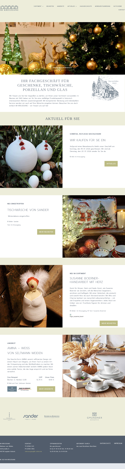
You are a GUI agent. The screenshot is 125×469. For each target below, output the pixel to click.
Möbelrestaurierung (102, 6)
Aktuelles (71, 6)
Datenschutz (105, 443)
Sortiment (38, 6)
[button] (2, 156)
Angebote (60, 6)
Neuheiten (50, 6)
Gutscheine (117, 6)
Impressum (118, 443)
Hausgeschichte (86, 6)
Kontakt (122, 10)
